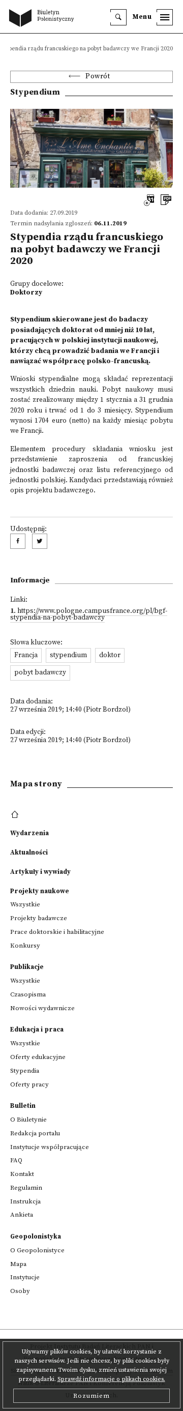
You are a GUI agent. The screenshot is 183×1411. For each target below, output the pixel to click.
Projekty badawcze (38, 918)
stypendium (68, 655)
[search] (118, 17)
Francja (26, 655)
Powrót (97, 76)
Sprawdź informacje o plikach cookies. (111, 1379)
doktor (109, 655)
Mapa (18, 1264)
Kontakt (22, 1174)
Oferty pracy (29, 1084)
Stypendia (24, 1071)
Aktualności (29, 852)
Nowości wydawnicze (42, 1008)
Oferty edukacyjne (38, 1057)
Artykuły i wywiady (40, 872)
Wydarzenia (29, 833)
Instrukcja (25, 1201)
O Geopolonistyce (37, 1250)
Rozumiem (91, 1396)
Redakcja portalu (35, 1133)
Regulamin (26, 1188)
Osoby (20, 1291)
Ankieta (21, 1215)
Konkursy (25, 946)
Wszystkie (25, 904)
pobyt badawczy (40, 672)
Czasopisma (28, 994)
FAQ (16, 1160)
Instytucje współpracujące (49, 1147)
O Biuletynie (28, 1119)
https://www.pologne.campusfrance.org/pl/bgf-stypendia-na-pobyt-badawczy (88, 615)
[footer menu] (16, 815)
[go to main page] (43, 19)
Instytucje (25, 1277)
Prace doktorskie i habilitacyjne (57, 932)
